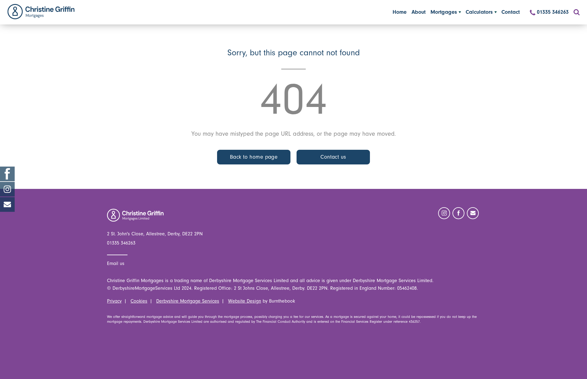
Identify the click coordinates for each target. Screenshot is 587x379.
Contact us (333, 157)
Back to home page (254, 157)
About (419, 12)
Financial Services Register (361, 321)
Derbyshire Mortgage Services (187, 301)
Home (41, 11)
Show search (577, 12)
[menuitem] (399, 12)
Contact (510, 12)
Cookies (139, 301)
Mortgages (443, 12)
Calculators (479, 12)
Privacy (114, 301)
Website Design (244, 301)
